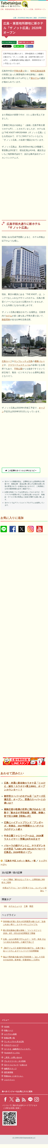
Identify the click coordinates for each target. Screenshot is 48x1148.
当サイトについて (11, 1065)
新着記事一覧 (9, 1038)
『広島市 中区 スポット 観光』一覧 (19, 861)
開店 (31, 906)
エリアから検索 (10, 1034)
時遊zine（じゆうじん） (14, 1076)
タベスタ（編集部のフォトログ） (17, 1049)
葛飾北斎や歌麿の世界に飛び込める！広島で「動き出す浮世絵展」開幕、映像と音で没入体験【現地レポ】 (24, 812)
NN (5, 906)
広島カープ (7, 361)
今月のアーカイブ (11, 1045)
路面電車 (6, 319)
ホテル (9, 316)
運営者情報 (8, 1072)
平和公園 (18, 369)
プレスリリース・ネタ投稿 (15, 1061)
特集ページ (8, 1030)
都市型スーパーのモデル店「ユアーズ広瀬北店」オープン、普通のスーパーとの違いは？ (24, 799)
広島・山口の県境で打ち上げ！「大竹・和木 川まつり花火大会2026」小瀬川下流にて (24, 940)
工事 (26, 906)
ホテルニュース (15, 906)
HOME (6, 1027)
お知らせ (23, 1065)
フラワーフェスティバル (19, 365)
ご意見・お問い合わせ (13, 1057)
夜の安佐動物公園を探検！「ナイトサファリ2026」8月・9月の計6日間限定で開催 (22, 931)
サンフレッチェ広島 (23, 361)
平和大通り (19, 71)
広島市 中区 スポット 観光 (26, 42)
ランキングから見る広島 (14, 1042)
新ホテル (35, 78)
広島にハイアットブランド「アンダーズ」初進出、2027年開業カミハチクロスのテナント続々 (24, 826)
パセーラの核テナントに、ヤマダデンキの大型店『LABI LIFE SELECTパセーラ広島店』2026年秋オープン (24, 849)
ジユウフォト (9, 1080)
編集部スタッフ (10, 1069)
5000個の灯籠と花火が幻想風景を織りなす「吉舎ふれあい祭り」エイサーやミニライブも (24, 922)
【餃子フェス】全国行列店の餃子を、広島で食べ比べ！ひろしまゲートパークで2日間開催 (24, 949)
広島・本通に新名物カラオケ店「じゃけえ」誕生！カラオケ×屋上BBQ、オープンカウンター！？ (24, 786)
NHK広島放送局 (37, 71)
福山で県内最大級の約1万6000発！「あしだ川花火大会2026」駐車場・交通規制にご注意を (24, 958)
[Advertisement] (24, 188)
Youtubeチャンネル (12, 1053)
